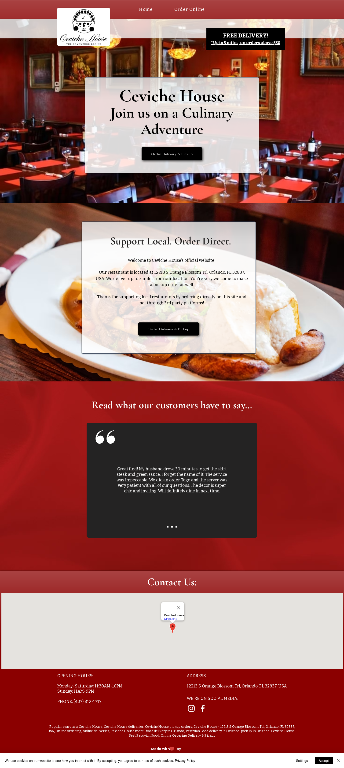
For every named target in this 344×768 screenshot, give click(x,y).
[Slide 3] (176, 527)
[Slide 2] (167, 527)
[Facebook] (202, 708)
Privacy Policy (185, 760)
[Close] (338, 760)
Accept (324, 760)
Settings (302, 760)
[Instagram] (191, 708)
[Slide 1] (172, 527)
